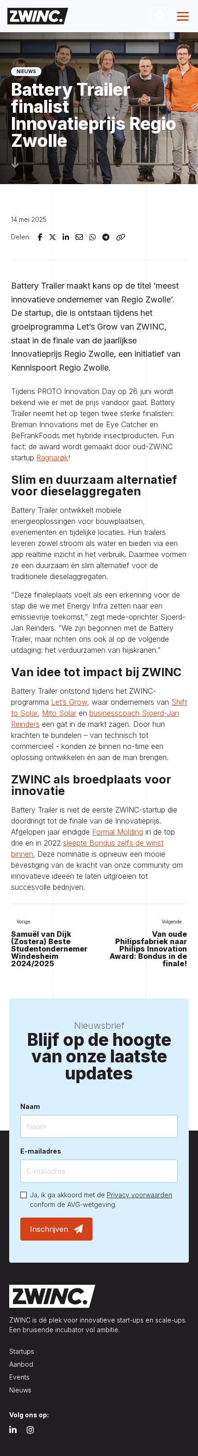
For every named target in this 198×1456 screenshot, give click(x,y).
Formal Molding (117, 831)
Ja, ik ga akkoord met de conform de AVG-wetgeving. (101, 1199)
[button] (160, 16)
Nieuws (20, 1390)
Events (19, 1377)
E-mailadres (40, 1151)
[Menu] (184, 16)
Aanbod (21, 1364)
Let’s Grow (69, 702)
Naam (30, 1106)
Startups (21, 1351)
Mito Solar (59, 713)
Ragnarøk (52, 457)
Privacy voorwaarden (139, 1195)
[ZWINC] (37, 16)
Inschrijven (49, 1229)
